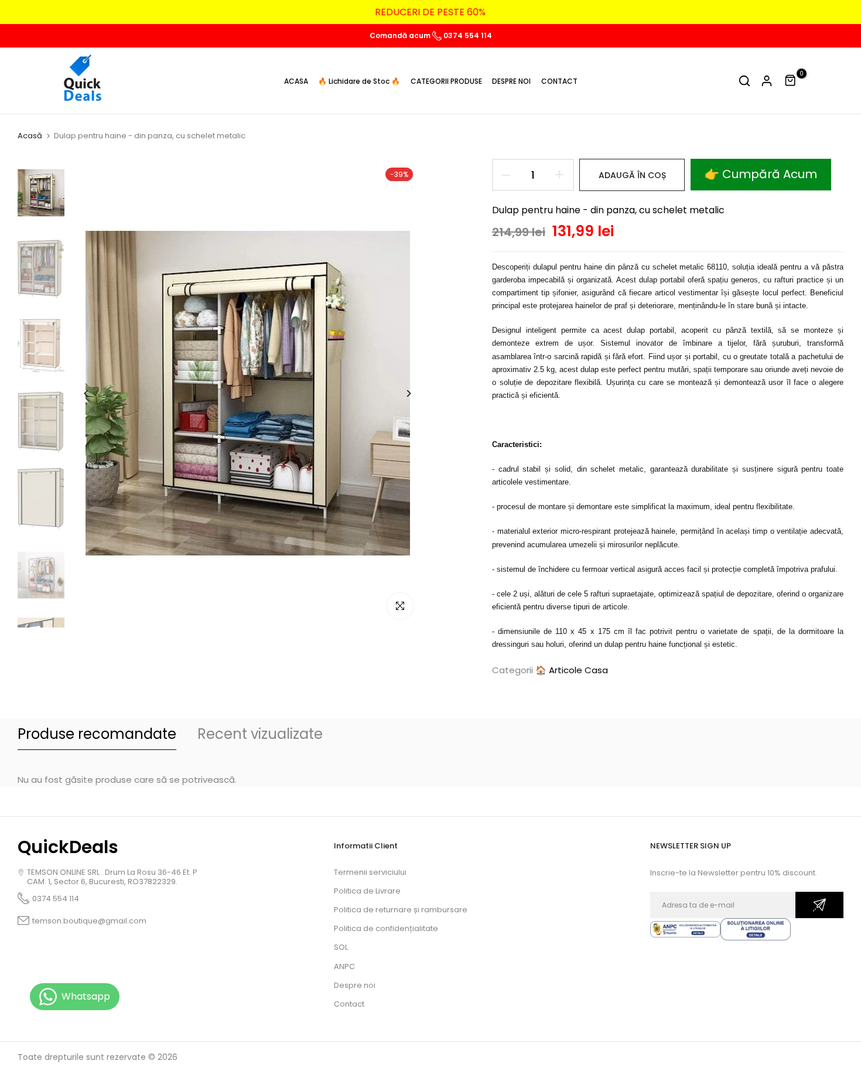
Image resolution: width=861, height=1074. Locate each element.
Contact (349, 1004)
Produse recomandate (97, 734)
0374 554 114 (467, 35)
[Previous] (95, 393)
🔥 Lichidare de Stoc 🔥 (359, 81)
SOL (341, 947)
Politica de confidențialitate (386, 928)
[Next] (400, 393)
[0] (790, 80)
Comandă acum (401, 35)
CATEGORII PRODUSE (446, 81)
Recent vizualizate (260, 734)
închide (32, 12)
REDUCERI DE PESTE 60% (430, 12)
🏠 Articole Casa (571, 670)
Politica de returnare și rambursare (400, 909)
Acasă (30, 136)
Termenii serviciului (370, 872)
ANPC (344, 966)
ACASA (296, 81)
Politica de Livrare (367, 890)
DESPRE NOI (511, 81)
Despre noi (354, 985)
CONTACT (559, 81)
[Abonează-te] (819, 905)
